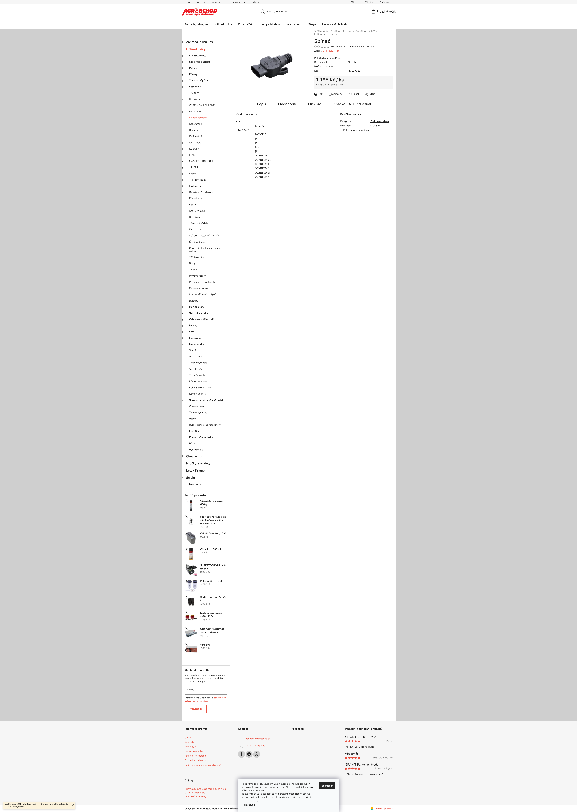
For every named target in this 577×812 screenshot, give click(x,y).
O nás (187, 2)
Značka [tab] (352, 104)
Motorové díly (196, 344)
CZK (353, 2)
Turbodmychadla (198, 362)
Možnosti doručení (324, 66)
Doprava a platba (238, 2)
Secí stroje (195, 86)
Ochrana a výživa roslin (202, 319)
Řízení (192, 443)
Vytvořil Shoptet (384, 808)
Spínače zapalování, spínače (204, 235)
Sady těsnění (196, 369)
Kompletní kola (197, 393)
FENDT (193, 155)
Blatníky (193, 300)
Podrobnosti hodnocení (361, 46)
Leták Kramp (195, 470)
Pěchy (192, 418)
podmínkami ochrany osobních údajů (205, 699)
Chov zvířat (194, 456)
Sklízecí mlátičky (198, 313)
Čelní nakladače (197, 242)
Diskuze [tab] (314, 104)
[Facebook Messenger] (249, 754)
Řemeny (193, 130)
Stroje (190, 478)
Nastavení (249, 804)
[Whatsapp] (256, 754)
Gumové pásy (196, 406)
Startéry (193, 350)
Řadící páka (195, 217)
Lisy (191, 331)
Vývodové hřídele (198, 223)
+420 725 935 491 (256, 745)
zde (310, 797)
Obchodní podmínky (195, 760)
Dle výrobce (195, 99)
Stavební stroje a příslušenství (206, 400)
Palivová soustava (198, 288)
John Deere (195, 142)
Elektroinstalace (198, 117)
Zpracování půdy (198, 80)
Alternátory (195, 356)
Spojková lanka (197, 211)
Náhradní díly (196, 49)
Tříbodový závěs (198, 180)
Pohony (193, 68)
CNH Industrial (331, 50)
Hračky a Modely (198, 463)
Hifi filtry (194, 431)
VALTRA (194, 167)
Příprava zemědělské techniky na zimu (205, 789)
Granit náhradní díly (195, 792)
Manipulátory (196, 307)
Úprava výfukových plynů (202, 294)
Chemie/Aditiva (197, 55)
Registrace (384, 2)
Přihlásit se (195, 709)
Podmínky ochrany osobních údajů (203, 765)
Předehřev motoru (199, 381)
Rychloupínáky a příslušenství (205, 425)
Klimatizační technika (201, 437)
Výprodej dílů (196, 449)
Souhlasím (327, 785)
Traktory (194, 93)
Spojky (192, 204)
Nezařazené (195, 124)
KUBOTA (194, 148)
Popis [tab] (261, 104)
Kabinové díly (196, 136)
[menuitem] (196, 24)
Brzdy (192, 263)
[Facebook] (241, 754)
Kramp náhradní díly (195, 796)
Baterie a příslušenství (201, 192)
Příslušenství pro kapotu (202, 282)
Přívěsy (193, 74)
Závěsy (193, 269)
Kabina (192, 173)
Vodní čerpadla (197, 375)
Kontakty (201, 2)
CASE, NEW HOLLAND (202, 105)
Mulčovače (195, 338)
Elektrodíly (195, 229)
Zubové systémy (198, 412)
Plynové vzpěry (197, 276)
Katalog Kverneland (195, 755)
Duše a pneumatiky (200, 387)
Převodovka (195, 198)
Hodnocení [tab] (287, 104)
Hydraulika (195, 186)
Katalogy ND (218, 2)
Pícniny (193, 325)
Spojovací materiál (199, 61)
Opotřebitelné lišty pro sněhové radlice (206, 249)
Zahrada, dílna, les (199, 42)
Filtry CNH (195, 111)
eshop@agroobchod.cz (258, 738)
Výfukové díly (196, 257)
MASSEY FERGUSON (201, 161)
